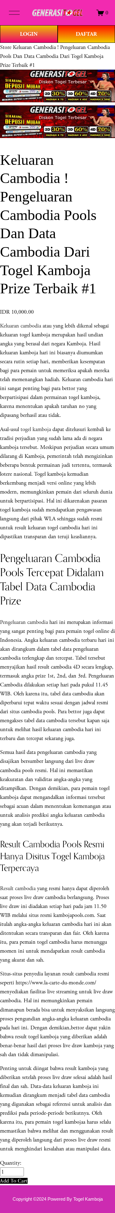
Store (5, 47)
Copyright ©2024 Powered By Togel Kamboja (58, 1199)
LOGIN (29, 34)
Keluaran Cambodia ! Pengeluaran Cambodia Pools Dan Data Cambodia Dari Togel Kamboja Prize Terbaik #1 (55, 56)
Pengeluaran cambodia (24, 622)
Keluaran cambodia (20, 325)
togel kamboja (36, 429)
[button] (14, 1181)
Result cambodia (18, 888)
